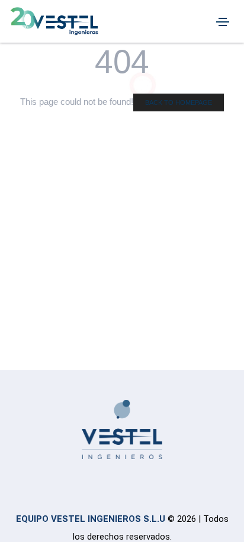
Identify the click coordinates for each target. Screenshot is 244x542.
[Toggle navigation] (222, 22)
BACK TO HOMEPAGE (178, 102)
